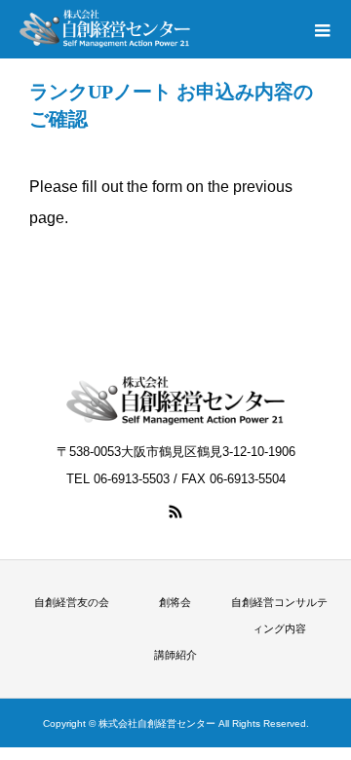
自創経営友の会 (71, 602)
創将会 (175, 602)
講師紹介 (175, 655)
